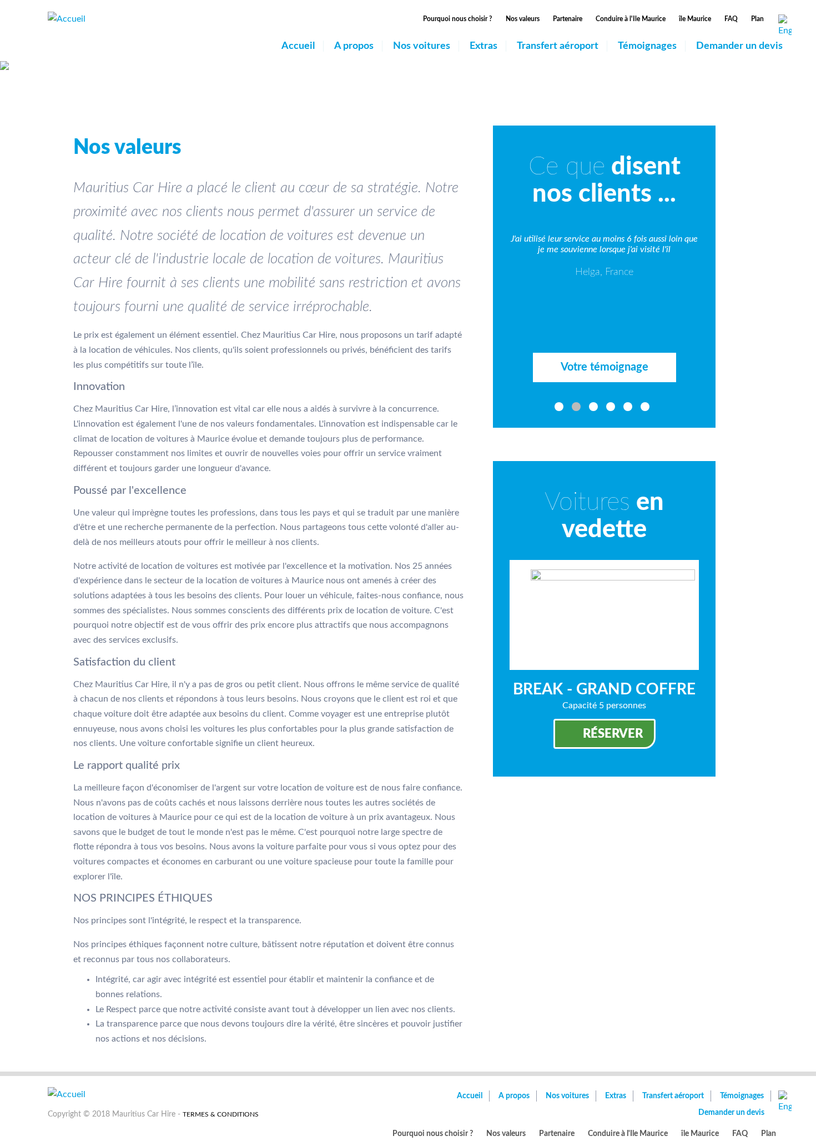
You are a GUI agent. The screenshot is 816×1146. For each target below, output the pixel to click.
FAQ (731, 19)
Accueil (298, 46)
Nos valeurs (523, 19)
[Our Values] (785, 26)
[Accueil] (66, 18)
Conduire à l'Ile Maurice (631, 19)
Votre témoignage (604, 367)
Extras (483, 46)
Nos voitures (421, 46)
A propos (354, 46)
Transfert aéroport (557, 46)
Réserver (613, 734)
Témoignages (647, 46)
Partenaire (567, 19)
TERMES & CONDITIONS (221, 1114)
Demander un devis (739, 46)
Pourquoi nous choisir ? (457, 19)
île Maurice (695, 19)
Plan (757, 19)
